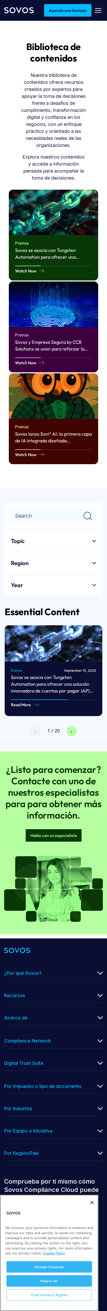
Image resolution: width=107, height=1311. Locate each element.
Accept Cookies (49, 1267)
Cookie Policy (54, 1253)
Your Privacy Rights (49, 1295)
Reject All (49, 1281)
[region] (49, 1253)
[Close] (92, 1202)
